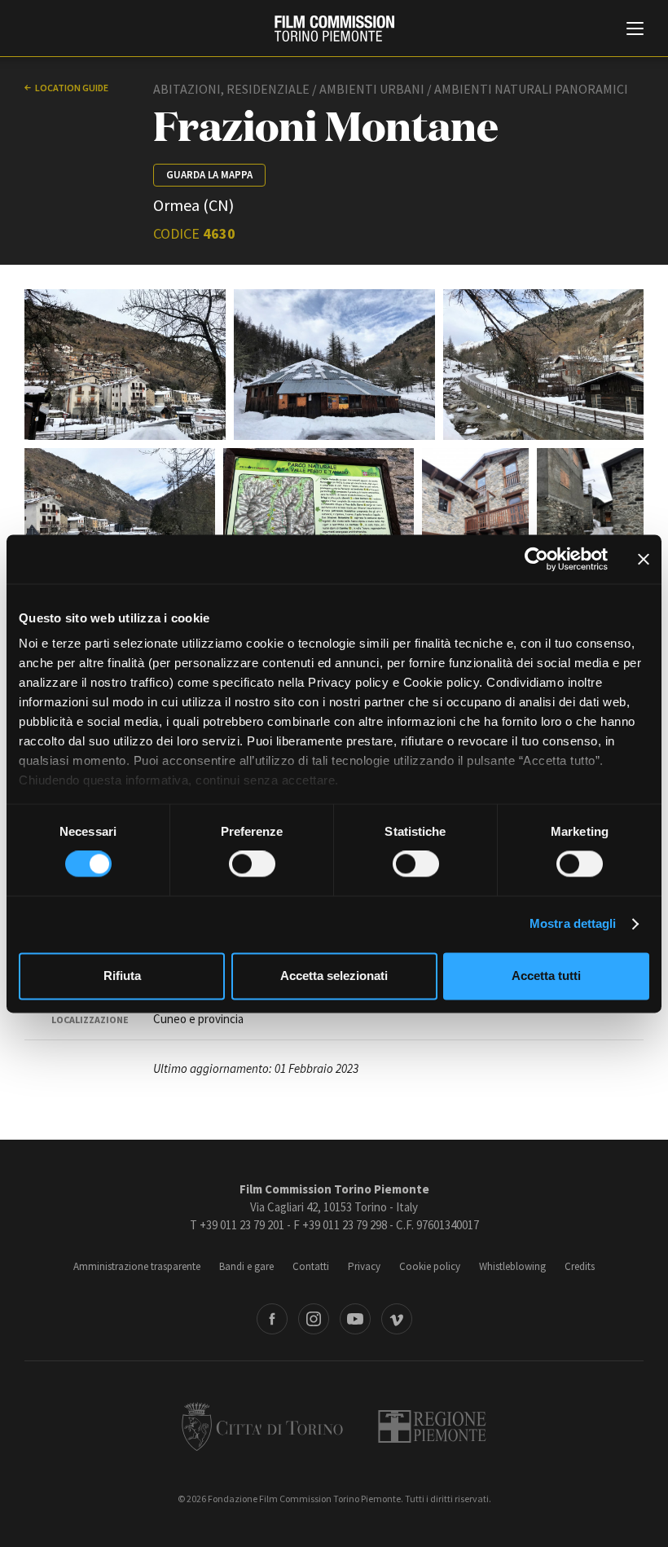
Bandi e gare (246, 1266)
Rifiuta (122, 975)
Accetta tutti (546, 975)
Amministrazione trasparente (136, 1266)
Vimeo (396, 1318)
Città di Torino (262, 1426)
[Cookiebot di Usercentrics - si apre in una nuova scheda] (536, 559)
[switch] (252, 864)
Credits (580, 1266)
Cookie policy (429, 1266)
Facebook (272, 1318)
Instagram (313, 1318)
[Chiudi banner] (643, 559)
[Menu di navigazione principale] (635, 30)
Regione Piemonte (432, 1426)
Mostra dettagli (573, 924)
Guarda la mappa (209, 175)
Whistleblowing (512, 1266)
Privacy (364, 1266)
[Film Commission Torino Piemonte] (334, 28)
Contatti (310, 1266)
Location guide (71, 87)
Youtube (355, 1318)
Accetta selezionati (334, 975)
